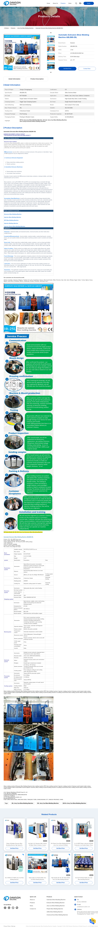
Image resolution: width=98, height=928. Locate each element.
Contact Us (33, 908)
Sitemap (13, 926)
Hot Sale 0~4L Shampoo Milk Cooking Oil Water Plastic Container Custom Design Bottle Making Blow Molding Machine (37, 844)
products (63, 3)
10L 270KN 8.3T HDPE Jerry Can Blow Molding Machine (14, 878)
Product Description (37, 79)
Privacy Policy (7, 926)
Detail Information (14, 79)
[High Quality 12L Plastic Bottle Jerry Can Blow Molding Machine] (37, 865)
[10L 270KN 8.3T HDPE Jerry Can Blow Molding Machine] (14, 865)
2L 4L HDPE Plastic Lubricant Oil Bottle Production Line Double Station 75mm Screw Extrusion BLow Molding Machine (83, 844)
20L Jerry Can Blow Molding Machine (22, 803)
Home (48, 3)
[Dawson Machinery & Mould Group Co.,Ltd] (12, 3)
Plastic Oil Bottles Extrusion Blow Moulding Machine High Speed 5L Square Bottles (14, 844)
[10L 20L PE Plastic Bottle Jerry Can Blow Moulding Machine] (83, 865)
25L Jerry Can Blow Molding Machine (48, 803)
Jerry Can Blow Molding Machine (25, 28)
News (31, 905)
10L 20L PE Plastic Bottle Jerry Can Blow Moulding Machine (83, 878)
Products (13, 28)
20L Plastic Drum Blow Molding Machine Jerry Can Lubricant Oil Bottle (60, 844)
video (69, 3)
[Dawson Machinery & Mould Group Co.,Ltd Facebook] (5, 908)
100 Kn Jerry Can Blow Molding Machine (74, 803)
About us (32, 899)
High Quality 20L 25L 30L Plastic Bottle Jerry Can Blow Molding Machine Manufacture (60, 878)
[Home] (12, 900)
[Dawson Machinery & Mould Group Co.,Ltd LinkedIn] (9, 908)
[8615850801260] (13, 908)
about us (55, 3)
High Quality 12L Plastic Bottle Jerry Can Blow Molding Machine (37, 878)
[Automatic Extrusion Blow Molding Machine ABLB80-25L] (22, 52)
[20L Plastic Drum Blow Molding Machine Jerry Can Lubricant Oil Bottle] (60, 830)
